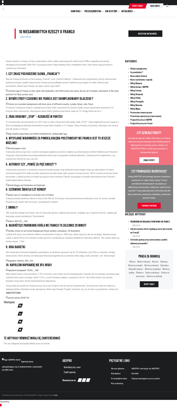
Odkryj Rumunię (136, 105)
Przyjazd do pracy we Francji (141, 123)
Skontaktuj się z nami (72, 367)
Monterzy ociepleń (135, 265)
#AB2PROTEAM (13, 293)
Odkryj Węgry (135, 108)
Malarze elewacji (143, 261)
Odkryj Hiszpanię (136, 94)
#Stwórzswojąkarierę (138, 68)
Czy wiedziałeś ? (136, 72)
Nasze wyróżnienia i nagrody (141, 79)
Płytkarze (139, 272)
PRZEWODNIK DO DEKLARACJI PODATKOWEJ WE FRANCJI (150, 221)
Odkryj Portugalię (137, 101)
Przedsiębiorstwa (119, 378)
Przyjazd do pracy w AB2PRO (141, 119)
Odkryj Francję (135, 90)
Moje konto (155, 6)
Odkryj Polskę (135, 97)
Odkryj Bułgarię (136, 83)
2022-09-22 (25, 37)
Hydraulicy (164, 265)
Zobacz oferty (149, 160)
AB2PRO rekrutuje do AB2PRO (145, 368)
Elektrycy (164, 261)
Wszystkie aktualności (147, 33)
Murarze (155, 261)
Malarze (132, 261)
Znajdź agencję (69, 372)
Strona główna (117, 368)
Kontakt (135, 373)
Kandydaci (116, 373)
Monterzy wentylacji (153, 269)
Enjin (56, 395)
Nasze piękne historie (138, 76)
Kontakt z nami (118, 6)
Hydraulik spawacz (136, 269)
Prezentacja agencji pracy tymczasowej (145, 116)
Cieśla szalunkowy (152, 272)
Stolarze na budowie (154, 276)
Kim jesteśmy (117, 383)
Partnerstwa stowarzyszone (141, 112)
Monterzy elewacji (151, 265)
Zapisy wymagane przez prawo (146, 378)
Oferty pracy (137, 6)
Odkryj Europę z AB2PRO (139, 86)
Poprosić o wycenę (149, 205)
